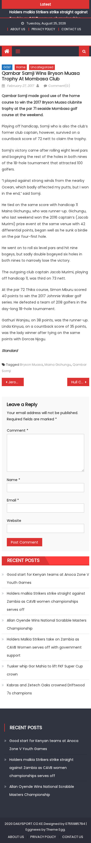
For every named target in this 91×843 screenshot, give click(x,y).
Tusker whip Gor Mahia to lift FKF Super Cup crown (45, 670)
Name (13, 479)
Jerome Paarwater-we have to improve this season (16, 382)
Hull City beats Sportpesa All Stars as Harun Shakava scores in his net (80, 382)
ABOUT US (17, 29)
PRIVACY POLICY (43, 29)
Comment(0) (59, 85)
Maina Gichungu (57, 364)
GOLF (7, 67)
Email (13, 500)
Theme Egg (55, 829)
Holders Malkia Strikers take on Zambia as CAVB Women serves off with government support (44, 647)
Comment (17, 430)
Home (20, 67)
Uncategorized (42, 67)
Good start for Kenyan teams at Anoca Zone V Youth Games (48, 578)
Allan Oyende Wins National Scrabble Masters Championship (46, 624)
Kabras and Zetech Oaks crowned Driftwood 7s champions (46, 689)
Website (14, 520)
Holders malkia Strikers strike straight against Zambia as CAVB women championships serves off (48, 16)
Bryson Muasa (31, 364)
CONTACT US (71, 29)
